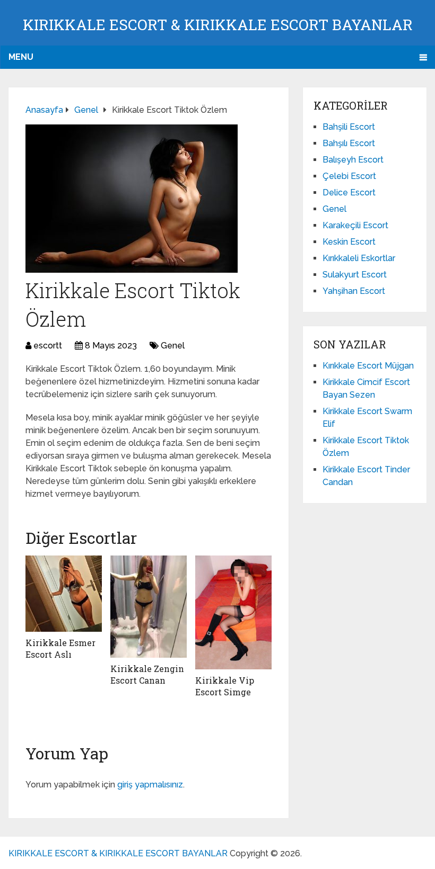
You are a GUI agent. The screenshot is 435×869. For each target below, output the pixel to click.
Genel (173, 346)
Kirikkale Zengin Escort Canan (147, 674)
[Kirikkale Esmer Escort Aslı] (63, 594)
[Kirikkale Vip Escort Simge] (233, 612)
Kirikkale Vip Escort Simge (224, 686)
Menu (20, 57)
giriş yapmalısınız (150, 785)
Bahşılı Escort (349, 143)
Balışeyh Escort (353, 160)
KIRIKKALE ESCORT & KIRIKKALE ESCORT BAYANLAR (218, 24)
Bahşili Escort (349, 127)
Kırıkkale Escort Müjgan (368, 366)
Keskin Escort (349, 242)
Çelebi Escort (349, 176)
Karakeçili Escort (355, 225)
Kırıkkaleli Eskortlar (359, 258)
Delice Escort (349, 192)
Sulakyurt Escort (355, 275)
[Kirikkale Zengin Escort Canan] (148, 607)
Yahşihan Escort (354, 291)
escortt (47, 346)
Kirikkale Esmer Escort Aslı (60, 648)
